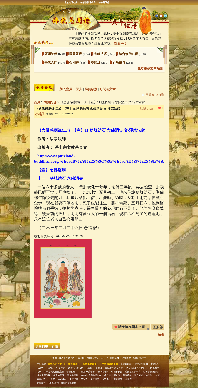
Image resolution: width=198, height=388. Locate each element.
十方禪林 (73, 379)
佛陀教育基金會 (68, 383)
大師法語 (101, 54)
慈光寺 (84, 379)
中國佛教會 (116, 371)
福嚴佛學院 (58, 375)
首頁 (37, 102)
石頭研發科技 (139, 358)
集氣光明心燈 (71, 2)
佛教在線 (71, 371)
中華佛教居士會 (60, 358)
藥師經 (96, 62)
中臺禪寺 (60, 368)
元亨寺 (51, 379)
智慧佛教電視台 (88, 2)
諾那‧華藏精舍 (88, 371)
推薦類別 (91, 89)
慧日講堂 (138, 375)
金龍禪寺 (41, 383)
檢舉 (161, 334)
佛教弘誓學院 (43, 375)
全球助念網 (103, 371)
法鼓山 (89, 368)
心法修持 (119, 62)
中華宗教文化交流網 (54, 371)
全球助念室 (125, 364)
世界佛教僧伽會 (150, 371)
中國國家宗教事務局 (135, 368)
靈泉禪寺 (109, 368)
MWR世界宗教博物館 (91, 375)
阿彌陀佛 (51, 54)
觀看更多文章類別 (150, 68)
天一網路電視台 (71, 364)
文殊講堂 (94, 379)
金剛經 (74, 62)
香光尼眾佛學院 (132, 371)
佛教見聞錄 (104, 2)
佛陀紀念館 (53, 383)
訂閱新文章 (108, 89)
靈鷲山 (98, 368)
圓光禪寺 (118, 368)
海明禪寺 (118, 379)
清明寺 (128, 379)
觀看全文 (120, 44)
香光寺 (107, 375)
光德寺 (148, 375)
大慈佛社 (106, 379)
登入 (79, 89)
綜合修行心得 (129, 54)
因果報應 (76, 54)
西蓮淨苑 (62, 379)
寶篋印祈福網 (141, 364)
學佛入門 (51, 62)
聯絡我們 (114, 358)
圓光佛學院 (72, 375)
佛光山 (50, 368)
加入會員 (66, 89)
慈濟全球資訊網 (75, 368)
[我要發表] (44, 87)
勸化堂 (117, 375)
